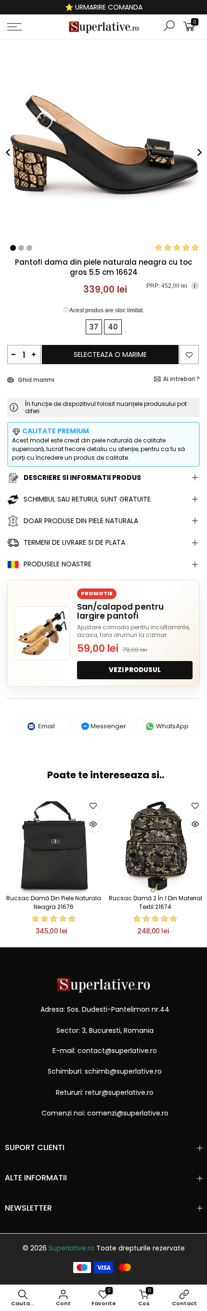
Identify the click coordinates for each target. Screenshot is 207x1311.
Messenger (107, 726)
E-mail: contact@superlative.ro (104, 1050)
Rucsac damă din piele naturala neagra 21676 (53, 902)
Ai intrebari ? (181, 379)
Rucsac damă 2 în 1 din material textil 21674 (155, 902)
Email (46, 726)
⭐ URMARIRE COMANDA (103, 7)
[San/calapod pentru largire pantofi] (42, 633)
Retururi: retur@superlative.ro (105, 1092)
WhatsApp (172, 726)
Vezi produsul (135, 669)
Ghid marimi (35, 380)
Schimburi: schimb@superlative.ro (105, 1071)
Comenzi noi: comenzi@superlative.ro (104, 1113)
